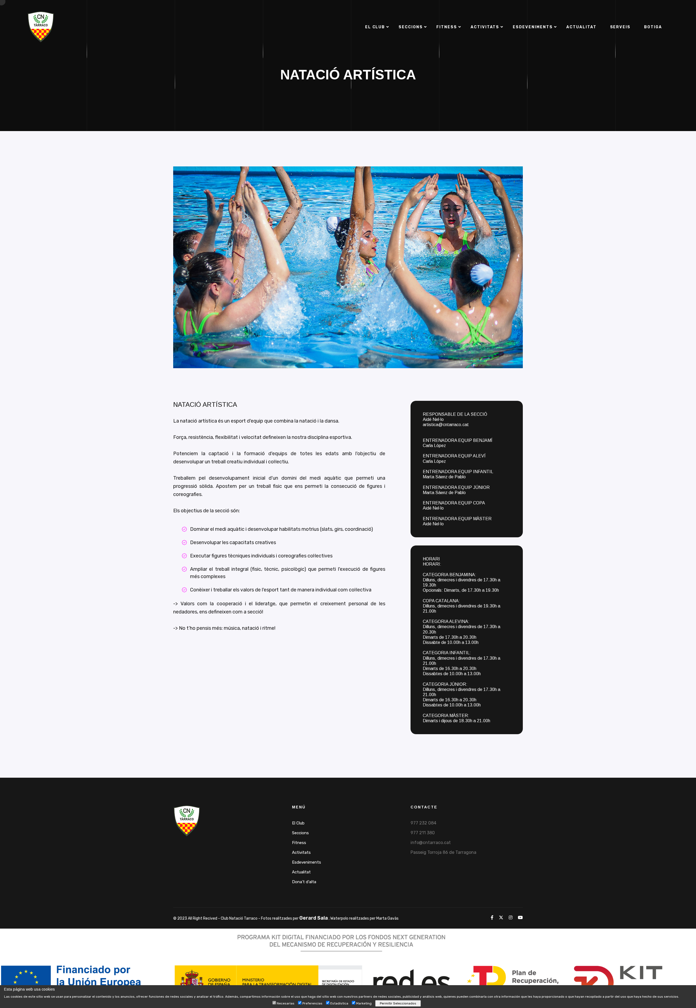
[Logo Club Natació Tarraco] (186, 820)
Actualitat (301, 872)
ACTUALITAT (581, 27)
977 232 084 (423, 823)
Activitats (485, 27)
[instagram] (510, 917)
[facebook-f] (492, 917)
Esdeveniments (306, 862)
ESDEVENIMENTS (532, 27)
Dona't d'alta (304, 881)
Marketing (364, 1003)
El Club (298, 823)
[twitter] (501, 917)
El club (375, 27)
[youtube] (520, 917)
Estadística (339, 1003)
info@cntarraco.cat (431, 842)
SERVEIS (620, 27)
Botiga (653, 27)
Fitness (446, 27)
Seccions (411, 27)
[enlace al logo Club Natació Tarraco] (40, 26)
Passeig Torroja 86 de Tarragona (443, 852)
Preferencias (312, 1003)
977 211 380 (423, 832)
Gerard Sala (313, 918)
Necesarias (285, 1003)
